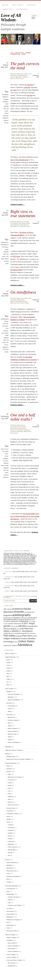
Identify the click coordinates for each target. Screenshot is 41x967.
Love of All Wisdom (11, 17)
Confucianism (11, 706)
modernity (7, 633)
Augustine (8, 615)
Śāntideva (5, 118)
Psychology (20, 78)
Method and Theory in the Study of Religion (18, 759)
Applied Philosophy (10, 657)
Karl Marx (24, 628)
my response (29, 85)
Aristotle (19, 611)
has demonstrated (16, 270)
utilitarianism (7, 645)
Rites (7, 879)
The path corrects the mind (24, 65)
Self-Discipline (11, 849)
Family (8, 662)
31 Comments (36, 426)
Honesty (10, 836)
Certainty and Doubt (13, 897)
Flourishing (14, 430)
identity (22, 626)
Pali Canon (16, 256)
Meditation (21, 300)
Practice (7, 859)
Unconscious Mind (11, 930)
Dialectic (10, 899)
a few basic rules (24, 557)
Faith (9, 788)
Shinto (9, 711)
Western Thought (10, 934)
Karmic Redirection (11, 862)
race (29, 635)
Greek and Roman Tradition (14, 960)
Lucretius (5, 460)
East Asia (9, 703)
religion (7, 638)
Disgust (10, 785)
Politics (13, 78)
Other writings (21, 9)
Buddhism (13, 428)
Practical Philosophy (10, 763)
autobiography (5, 319)
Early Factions (12, 943)
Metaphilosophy (10, 756)
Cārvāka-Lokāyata (13, 720)
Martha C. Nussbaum (22, 631)
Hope (9, 799)
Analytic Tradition (11, 937)
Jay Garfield (4, 333)
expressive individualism (19, 621)
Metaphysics (10, 917)
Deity (7, 891)
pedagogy (18, 636)
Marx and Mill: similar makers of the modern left (24, 582)
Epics (9, 723)
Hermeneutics (10, 911)
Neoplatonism (11, 965)
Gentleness (11, 830)
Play (7, 676)
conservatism (32, 618)
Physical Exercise (11, 871)
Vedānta (10, 739)
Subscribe (33, 601)
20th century (8, 609)
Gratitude (10, 833)
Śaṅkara (14, 645)
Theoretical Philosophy (11, 886)
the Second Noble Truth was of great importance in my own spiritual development (24, 516)
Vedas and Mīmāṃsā (13, 742)
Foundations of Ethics (12, 813)
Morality (26, 77)
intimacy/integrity (10, 629)
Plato (24, 636)
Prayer (8, 873)
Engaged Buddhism (25, 619)
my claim (13, 90)
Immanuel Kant (31, 626)
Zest (9, 855)
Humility (10, 838)
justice (18, 628)
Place (8, 673)
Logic (9, 902)
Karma (8, 816)
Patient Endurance (13, 847)
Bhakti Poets (11, 717)
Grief (9, 793)
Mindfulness (14, 301)
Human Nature (10, 914)
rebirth (34, 636)
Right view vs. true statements (22, 213)
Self (7, 922)
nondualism (32, 633)
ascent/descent (29, 612)
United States (26, 641)
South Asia (9, 714)
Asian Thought (9, 688)
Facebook (30, 562)
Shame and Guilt (12, 805)
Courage (10, 824)
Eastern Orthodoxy (13, 946)
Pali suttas (9, 635)
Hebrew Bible (14, 626)
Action (8, 766)
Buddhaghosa (4, 244)
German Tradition (11, 957)
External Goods (10, 808)
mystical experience (22, 633)
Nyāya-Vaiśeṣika (12, 731)
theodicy (15, 641)
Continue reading (17, 204)
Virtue (8, 822)
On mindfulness (23, 292)
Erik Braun (5, 247)
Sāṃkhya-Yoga (12, 734)
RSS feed (32, 564)
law (11, 631)
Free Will (8, 908)
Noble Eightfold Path (5, 106)
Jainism (10, 725)
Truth (28, 226)
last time (29, 95)
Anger (27, 221)
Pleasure (10, 802)
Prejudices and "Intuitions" (15, 905)
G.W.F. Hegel (28, 623)
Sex (7, 682)
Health (8, 671)
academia (17, 608)
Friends (8, 668)
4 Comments (36, 222)
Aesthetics (9, 768)
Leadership (11, 841)
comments (27, 87)
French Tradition (11, 954)
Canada (16, 618)
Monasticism (9, 868)
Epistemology (24, 225)
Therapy (8, 882)
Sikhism (10, 736)
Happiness (20, 431)
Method (7, 753)
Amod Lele (20, 74)
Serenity (10, 852)
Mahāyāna (11, 697)
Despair (10, 782)
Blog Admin (8, 746)
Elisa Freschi (4, 449)
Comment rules (7, 9)
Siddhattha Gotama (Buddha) (23, 638)
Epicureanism (21, 428)
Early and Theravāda (13, 694)
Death (8, 659)
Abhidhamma (4, 242)
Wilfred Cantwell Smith (6, 261)
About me (5, 5)
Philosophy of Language (18, 226)
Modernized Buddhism (14, 700)
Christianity (9, 940)
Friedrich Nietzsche (14, 623)
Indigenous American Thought (13, 750)
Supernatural (10, 925)
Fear (9, 791)
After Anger (31, 5)
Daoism (10, 708)
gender (7, 626)
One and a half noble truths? (22, 417)
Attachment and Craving (18, 223)
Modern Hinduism (12, 728)
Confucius (23, 618)
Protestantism (11, 948)
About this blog (17, 5)
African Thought (9, 653)
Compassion (11, 779)
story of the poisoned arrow (19, 160)
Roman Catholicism (13, 951)
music (12, 633)
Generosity (19, 77)
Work (27, 303)
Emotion (8, 771)
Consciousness (10, 888)
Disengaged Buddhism (11, 619)
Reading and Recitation (12, 876)
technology (8, 642)
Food (7, 665)
